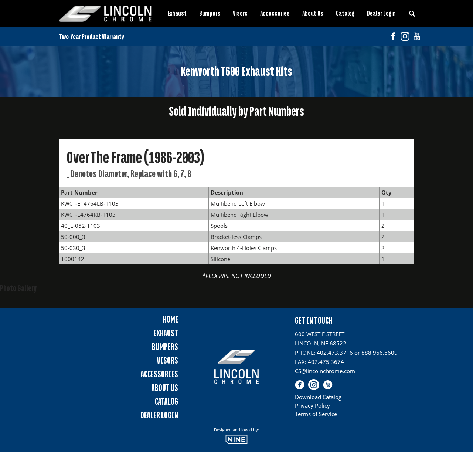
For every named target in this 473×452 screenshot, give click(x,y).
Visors (240, 13)
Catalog (345, 13)
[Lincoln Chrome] (105, 14)
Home (170, 319)
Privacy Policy (312, 405)
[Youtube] (416, 37)
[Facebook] (393, 37)
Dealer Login (381, 13)
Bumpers (209, 13)
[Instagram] (405, 37)
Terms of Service (316, 414)
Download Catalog (318, 397)
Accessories (275, 13)
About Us (312, 13)
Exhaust (177, 13)
